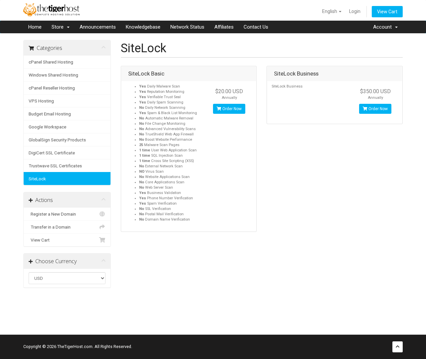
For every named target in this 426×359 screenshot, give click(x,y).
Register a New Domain (52, 214)
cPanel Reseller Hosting (52, 87)
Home (35, 27)
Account (383, 27)
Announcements (98, 27)
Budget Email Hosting (50, 113)
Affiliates (224, 27)
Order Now (231, 108)
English (330, 11)
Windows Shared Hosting (53, 75)
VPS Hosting (41, 100)
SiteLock (37, 178)
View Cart (387, 11)
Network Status (187, 27)
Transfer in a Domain (50, 227)
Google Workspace (47, 126)
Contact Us (256, 27)
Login (354, 11)
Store (59, 27)
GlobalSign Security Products (57, 139)
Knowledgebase (143, 27)
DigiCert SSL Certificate (52, 152)
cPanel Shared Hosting (51, 62)
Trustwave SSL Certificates (55, 165)
